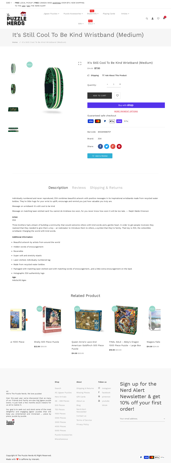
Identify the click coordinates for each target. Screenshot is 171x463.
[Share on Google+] (112, 146)
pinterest (106, 397)
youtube (105, 401)
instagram (106, 388)
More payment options (126, 111)
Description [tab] (58, 188)
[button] (99, 155)
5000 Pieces (60, 430)
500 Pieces (60, 405)
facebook (106, 392)
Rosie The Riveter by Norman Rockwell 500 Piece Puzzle (140, 343)
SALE (90, 22)
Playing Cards (109, 14)
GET (28, 6)
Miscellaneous (61, 439)
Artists (124, 14)
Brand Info (92, 12)
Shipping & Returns (85, 388)
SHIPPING (57, 3)
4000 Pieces (60, 426)
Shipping (94, 75)
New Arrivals (60, 397)
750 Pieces (60, 409)
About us (80, 401)
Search (58, 388)
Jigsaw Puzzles (50, 14)
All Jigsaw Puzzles (63, 392)
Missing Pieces (83, 392)
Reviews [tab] (79, 188)
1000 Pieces (60, 414)
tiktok (104, 405)
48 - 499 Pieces (62, 401)
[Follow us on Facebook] (100, 146)
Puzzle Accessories (72, 14)
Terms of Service (84, 420)
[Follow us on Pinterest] (119, 146)
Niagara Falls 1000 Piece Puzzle (103, 342)
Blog (78, 405)
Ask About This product (116, 75)
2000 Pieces (60, 418)
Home (15, 42)
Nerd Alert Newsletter (81, 410)
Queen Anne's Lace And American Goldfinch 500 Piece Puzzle (28, 345)
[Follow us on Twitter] (106, 146)
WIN (80, 24)
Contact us (81, 416)
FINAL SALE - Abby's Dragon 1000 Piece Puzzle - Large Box (65, 343)
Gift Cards (81, 397)
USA (23, 6)
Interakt (35, 459)
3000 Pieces (60, 422)
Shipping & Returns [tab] (106, 188)
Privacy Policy (82, 424)
